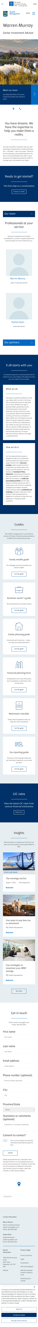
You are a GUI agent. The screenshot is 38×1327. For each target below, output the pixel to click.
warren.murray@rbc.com (11, 1227)
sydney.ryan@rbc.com (10, 1239)
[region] (19, 1186)
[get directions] (19, 1184)
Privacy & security (26, 1255)
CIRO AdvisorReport (26, 1266)
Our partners (11, 342)
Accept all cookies (19, 1315)
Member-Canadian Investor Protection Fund (26, 1272)
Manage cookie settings (19, 1321)
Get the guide (19, 574)
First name (9, 1032)
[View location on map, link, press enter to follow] (19, 1186)
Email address (11, 1061)
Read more (19, 812)
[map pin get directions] (19, 1184)
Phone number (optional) (17, 1075)
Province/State (11, 1104)
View (35, 4)
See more (19, 991)
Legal (22, 1259)
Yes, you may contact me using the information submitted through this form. (21, 1143)
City (5, 1090)
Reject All (19, 1309)
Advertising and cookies (25, 1280)
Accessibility (24, 1263)
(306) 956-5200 (11, 94)
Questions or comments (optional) (17, 1118)
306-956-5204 (12, 1242)
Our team (9, 214)
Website (5, 1270)
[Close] (34, 1287)
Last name (9, 1046)
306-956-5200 (12, 1229)
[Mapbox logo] (8, 1196)
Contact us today (19, 192)
